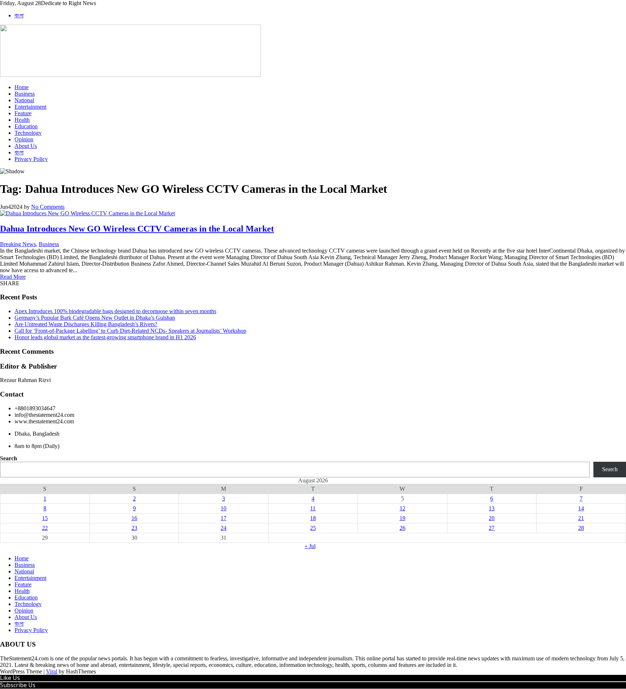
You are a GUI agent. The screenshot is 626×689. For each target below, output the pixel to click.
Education (26, 126)
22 (45, 528)
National (24, 100)
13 (491, 508)
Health (22, 120)
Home (21, 87)
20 (491, 518)
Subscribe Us (18, 685)
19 (402, 518)
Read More (13, 277)
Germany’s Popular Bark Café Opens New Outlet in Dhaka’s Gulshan (94, 318)
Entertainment (30, 107)
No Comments (47, 207)
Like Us (10, 678)
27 (491, 528)
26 (402, 528)
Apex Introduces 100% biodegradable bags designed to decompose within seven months (115, 311)
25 (313, 528)
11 (313, 508)
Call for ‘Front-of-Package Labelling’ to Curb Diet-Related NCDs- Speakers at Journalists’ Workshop (130, 331)
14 (581, 508)
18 (313, 518)
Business (24, 94)
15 (45, 518)
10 (223, 508)
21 (581, 518)
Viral (51, 671)
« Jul (310, 546)
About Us (25, 146)
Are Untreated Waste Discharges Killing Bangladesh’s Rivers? (85, 324)
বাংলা (19, 15)
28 (581, 528)
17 (223, 518)
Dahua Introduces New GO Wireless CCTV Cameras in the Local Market (137, 228)
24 (223, 528)
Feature (23, 113)
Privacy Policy (31, 159)
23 (134, 528)
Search (8, 458)
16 (134, 518)
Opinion (23, 139)
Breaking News (18, 244)
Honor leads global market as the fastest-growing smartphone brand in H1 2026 (105, 337)
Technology (28, 133)
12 (402, 508)
